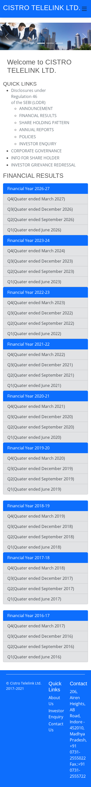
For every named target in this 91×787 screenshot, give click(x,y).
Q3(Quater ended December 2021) (40, 365)
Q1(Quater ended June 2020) (34, 437)
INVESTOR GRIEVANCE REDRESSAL (43, 165)
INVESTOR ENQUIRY (37, 144)
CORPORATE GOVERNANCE (36, 151)
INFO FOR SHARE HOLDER (35, 158)
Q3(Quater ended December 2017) (40, 578)
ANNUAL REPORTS (36, 129)
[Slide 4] (59, 43)
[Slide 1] (32, 43)
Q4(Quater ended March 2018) (36, 568)
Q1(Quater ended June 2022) (34, 333)
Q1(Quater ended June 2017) (34, 599)
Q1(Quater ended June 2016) (34, 657)
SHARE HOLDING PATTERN (44, 122)
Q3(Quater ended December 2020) (40, 416)
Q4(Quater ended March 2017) (36, 626)
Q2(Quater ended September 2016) (40, 646)
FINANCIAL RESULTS (38, 115)
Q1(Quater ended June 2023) (34, 281)
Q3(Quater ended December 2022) (40, 313)
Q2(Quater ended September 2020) (40, 427)
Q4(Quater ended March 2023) (36, 302)
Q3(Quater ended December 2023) (40, 261)
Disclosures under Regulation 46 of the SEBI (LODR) (28, 96)
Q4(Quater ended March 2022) (36, 354)
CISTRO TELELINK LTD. (42, 8)
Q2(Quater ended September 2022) (40, 323)
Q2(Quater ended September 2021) (40, 375)
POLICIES (27, 136)
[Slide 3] (50, 43)
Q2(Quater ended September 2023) (40, 271)
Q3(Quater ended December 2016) (40, 636)
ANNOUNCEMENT (36, 108)
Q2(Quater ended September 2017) (40, 588)
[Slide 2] (41, 43)
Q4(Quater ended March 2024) (36, 251)
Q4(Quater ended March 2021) (36, 406)
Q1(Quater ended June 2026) (34, 230)
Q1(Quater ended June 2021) (34, 385)
